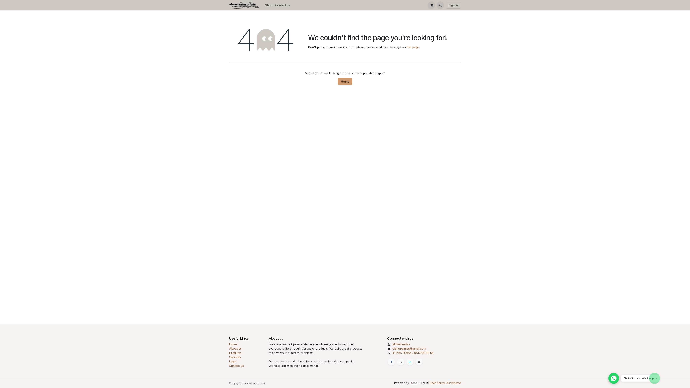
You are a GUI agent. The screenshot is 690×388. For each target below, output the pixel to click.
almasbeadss (401, 344)
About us (235, 348)
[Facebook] (391, 362)
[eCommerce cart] (431, 5)
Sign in (453, 5)
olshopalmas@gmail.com (409, 348)
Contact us (236, 366)
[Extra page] (419, 362)
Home (345, 81)
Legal (232, 361)
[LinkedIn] (409, 362)
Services (235, 357)
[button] (440, 5)
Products (235, 353)
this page (413, 47)
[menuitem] (269, 5)
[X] (400, 362)
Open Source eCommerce (445, 382)
